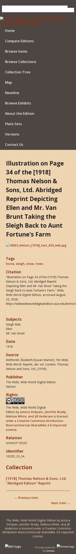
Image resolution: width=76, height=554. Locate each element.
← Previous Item (26, 498)
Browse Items (16, 51)
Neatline (12, 92)
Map (8, 82)
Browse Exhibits (18, 103)
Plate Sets (13, 124)
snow (30, 264)
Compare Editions (19, 41)
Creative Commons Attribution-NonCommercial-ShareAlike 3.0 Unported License (36, 425)
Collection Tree (17, 72)
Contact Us (14, 144)
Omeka (50, 550)
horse (10, 264)
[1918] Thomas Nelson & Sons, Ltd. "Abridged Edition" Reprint (36, 481)
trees (39, 264)
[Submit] (71, 6)
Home (10, 30)
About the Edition (19, 113)
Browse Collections (20, 61)
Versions (12, 134)
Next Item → (60, 503)
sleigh (20, 264)
